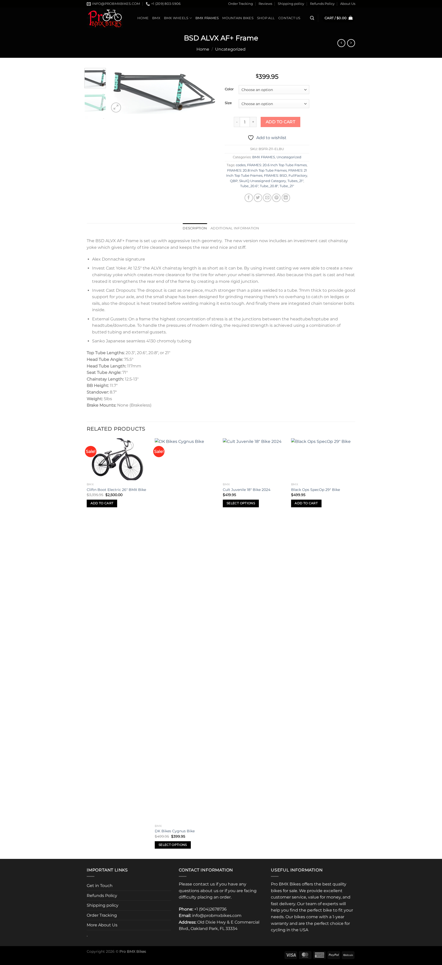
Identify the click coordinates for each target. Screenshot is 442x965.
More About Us (102, 925)
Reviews (265, 4)
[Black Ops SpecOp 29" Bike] (322, 459)
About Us (347, 4)
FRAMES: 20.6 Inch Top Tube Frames (277, 165)
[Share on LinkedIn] (286, 198)
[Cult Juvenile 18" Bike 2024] (254, 459)
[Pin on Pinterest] (276, 198)
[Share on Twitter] (258, 198)
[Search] (312, 18)
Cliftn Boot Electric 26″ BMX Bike (116, 489)
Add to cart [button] (102, 503)
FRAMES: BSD (275, 175)
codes (241, 165)
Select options (173, 845)
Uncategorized (230, 49)
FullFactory (298, 175)
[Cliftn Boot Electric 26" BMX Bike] (118, 459)
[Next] (208, 91)
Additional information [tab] (235, 228)
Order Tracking (240, 4)
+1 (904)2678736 (210, 909)
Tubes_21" (295, 181)
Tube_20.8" (269, 186)
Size (228, 103)
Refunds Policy (322, 4)
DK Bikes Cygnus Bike (175, 831)
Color (229, 89)
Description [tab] (195, 228)
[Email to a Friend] (267, 198)
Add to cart (280, 121)
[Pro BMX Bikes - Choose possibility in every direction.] (108, 18)
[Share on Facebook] (249, 198)
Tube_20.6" (249, 186)
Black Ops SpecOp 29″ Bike (315, 489)
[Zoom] (116, 108)
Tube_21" (287, 186)
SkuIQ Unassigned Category (262, 181)
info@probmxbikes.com (216, 915)
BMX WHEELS (176, 18)
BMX (156, 18)
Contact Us (289, 18)
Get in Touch (100, 885)
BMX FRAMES (207, 18)
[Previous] (118, 91)
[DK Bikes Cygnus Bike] (186, 630)
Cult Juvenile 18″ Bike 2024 (246, 489)
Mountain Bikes (237, 18)
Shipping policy (291, 4)
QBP (234, 181)
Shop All (266, 18)
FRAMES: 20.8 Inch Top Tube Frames (257, 170)
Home (143, 18)
